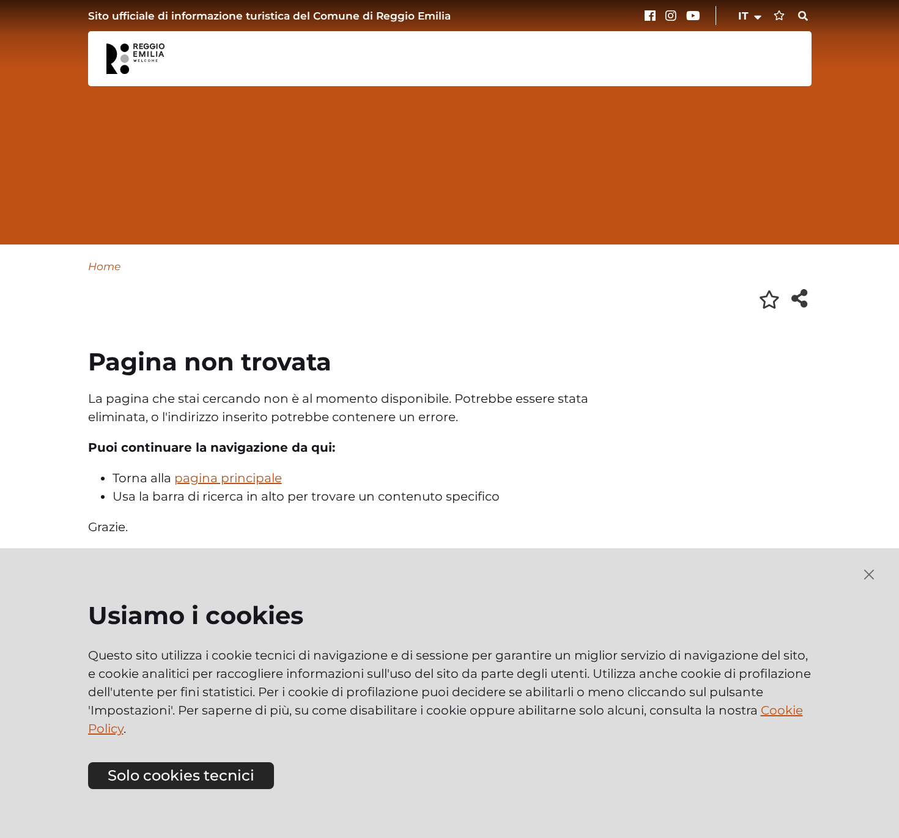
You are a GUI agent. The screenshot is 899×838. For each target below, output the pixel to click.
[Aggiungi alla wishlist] (769, 299)
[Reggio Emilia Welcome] (141, 58)
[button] (750, 16)
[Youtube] (693, 16)
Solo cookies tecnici (181, 775)
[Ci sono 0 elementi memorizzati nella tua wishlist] (779, 15)
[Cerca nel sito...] (803, 16)
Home (104, 266)
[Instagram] (672, 16)
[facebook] (652, 16)
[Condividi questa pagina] (799, 298)
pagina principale (228, 478)
